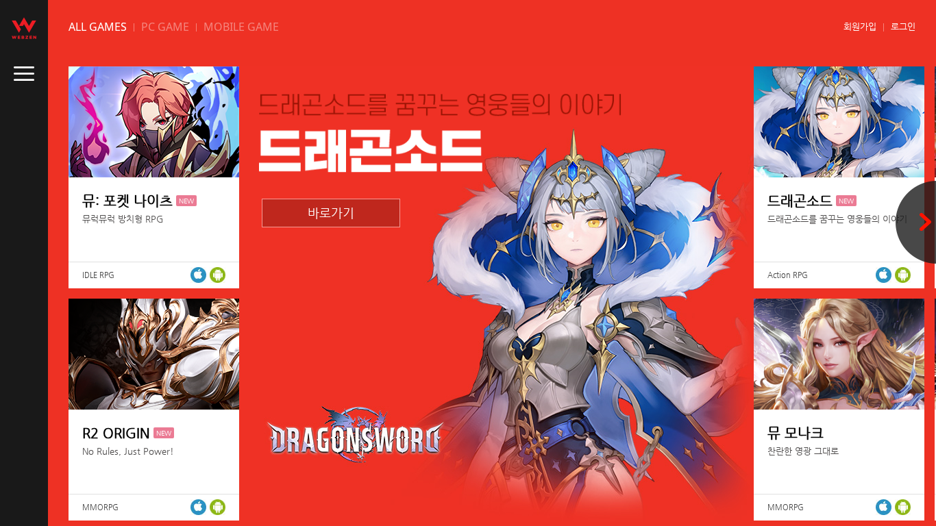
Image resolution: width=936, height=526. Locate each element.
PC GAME (165, 27)
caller (24, 74)
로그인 (903, 26)
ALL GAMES (98, 27)
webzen (24, 28)
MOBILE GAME (241, 27)
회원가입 (859, 26)
